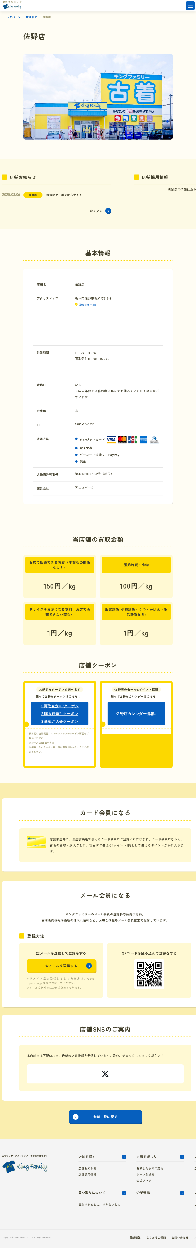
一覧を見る (95, 210)
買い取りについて (91, 1192)
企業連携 (143, 1192)
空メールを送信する (61, 965)
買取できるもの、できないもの (99, 1205)
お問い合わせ (180, 1237)
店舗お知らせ (87, 1168)
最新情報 (135, 1237)
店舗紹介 (31, 17)
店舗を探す (86, 1156)
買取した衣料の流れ (149, 1168)
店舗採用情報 (87, 1174)
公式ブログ (143, 1181)
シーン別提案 (145, 1174)
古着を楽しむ (146, 1156)
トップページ (12, 17)
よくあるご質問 (156, 1237)
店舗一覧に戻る (105, 1116)
